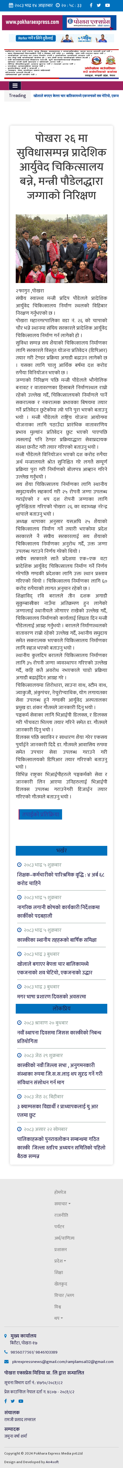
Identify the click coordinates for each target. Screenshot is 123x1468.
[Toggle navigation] (15, 85)
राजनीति (61, 1215)
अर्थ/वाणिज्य (64, 1238)
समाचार (60, 1204)
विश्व (57, 1307)
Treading (17, 96)
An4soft (52, 1462)
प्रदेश (58, 1261)
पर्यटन (59, 1227)
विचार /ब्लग (64, 1295)
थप (56, 1318)
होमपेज (60, 1192)
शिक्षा (58, 1273)
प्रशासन (60, 1250)
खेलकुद (60, 1284)
